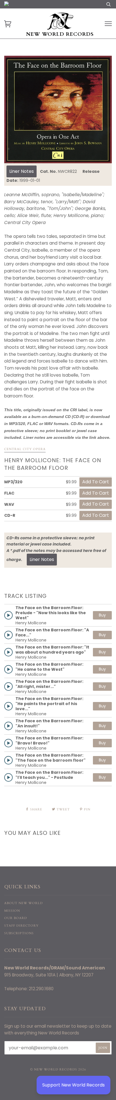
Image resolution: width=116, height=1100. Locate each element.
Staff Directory (21, 926)
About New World (23, 903)
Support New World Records (73, 1085)
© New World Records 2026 (58, 1069)
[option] (58, 109)
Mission (12, 911)
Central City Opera (25, 449)
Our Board (15, 918)
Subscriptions (19, 933)
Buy (102, 615)
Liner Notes (21, 171)
